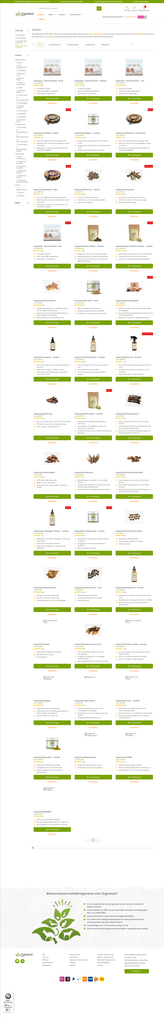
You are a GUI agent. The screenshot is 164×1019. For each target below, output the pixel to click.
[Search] (99, 8)
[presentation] (33, 45)
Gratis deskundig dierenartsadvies (109, 1)
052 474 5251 (131, 17)
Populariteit (21, 38)
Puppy (17, 185)
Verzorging (22, 117)
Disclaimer (74, 957)
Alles (40, 44)
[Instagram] (22, 961)
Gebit (20, 87)
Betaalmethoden (103, 962)
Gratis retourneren (141, 1)
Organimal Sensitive (21, 162)
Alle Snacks (23, 127)
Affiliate (45, 960)
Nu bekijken (52, 103)
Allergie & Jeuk (20, 74)
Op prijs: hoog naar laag (21, 46)
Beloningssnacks (22, 137)
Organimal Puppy (21, 176)
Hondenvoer (19, 154)
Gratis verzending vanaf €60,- (72, 1)
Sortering (19, 30)
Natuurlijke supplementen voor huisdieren (32, 1)
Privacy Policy (75, 954)
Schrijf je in (136, 971)
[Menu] (12, 993)
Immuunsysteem (22, 100)
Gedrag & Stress (20, 91)
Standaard (21, 35)
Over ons (45, 957)
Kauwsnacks (23, 144)
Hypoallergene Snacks (21, 150)
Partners (73, 965)
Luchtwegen (23, 103)
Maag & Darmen (20, 107)
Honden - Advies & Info (105, 954)
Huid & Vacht (23, 95)
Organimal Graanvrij (21, 167)
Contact (100, 965)
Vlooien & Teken (20, 120)
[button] (134, 9)
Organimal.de (47, 962)
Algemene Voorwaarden (79, 960)
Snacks (21, 192)
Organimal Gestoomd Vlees (22, 181)
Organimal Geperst (21, 171)
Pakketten (22, 70)
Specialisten (47, 965)
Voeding (62, 14)
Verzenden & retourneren (106, 960)
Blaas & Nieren (20, 79)
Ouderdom (22, 114)
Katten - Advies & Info (105, 957)
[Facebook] (17, 961)
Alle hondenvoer (20, 157)
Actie (20, 63)
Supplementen (20, 60)
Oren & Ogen (23, 111)
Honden (40, 14)
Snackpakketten (22, 132)
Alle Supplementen (21, 66)
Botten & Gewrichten (20, 83)
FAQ (43, 954)
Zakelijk (73, 962)
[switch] (8, 1009)
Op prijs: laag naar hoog (20, 42)
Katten (51, 14)
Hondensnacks (20, 124)
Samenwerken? (75, 14)
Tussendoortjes (21, 141)
